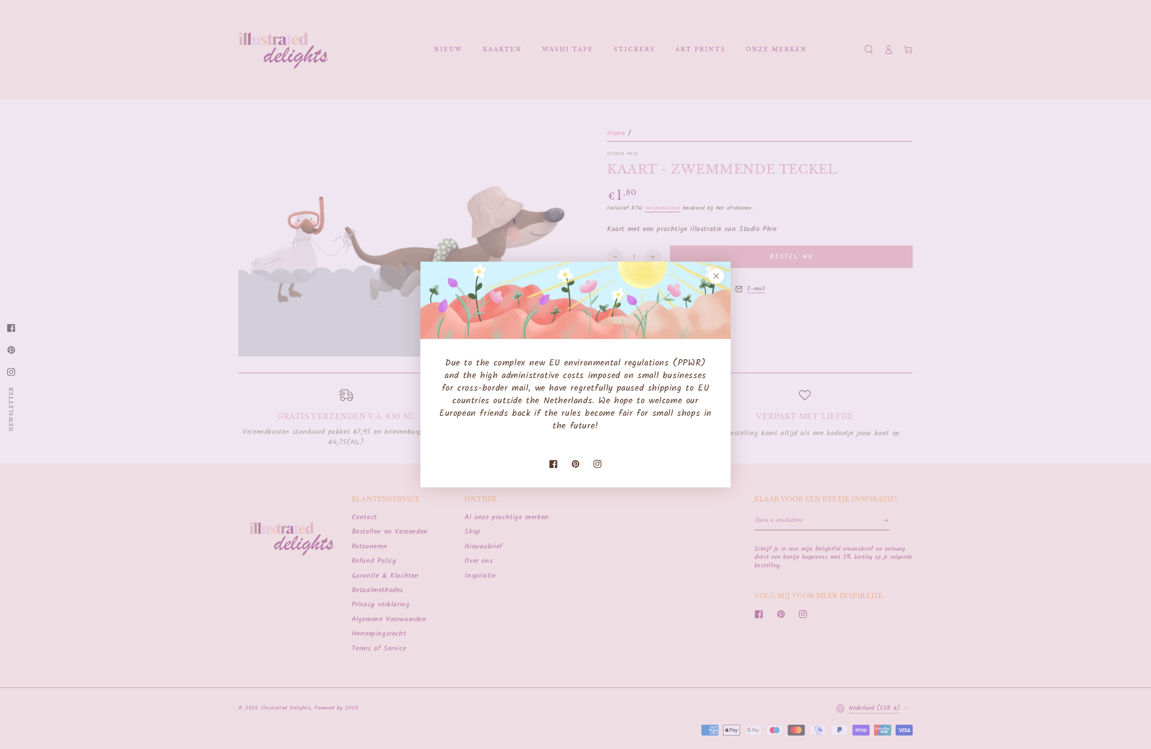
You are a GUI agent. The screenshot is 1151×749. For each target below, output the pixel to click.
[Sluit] (716, 276)
